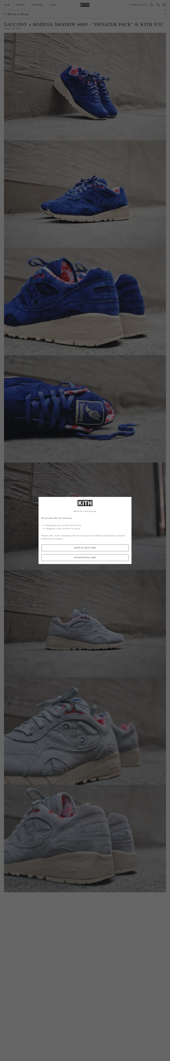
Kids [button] (53, 5)
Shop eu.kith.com (85, 547)
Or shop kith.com (85, 557)
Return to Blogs (18, 14)
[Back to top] (165, 14)
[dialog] (85, 530)
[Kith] (85, 5)
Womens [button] (37, 5)
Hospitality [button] (138, 5)
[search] (158, 4)
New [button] (7, 5)
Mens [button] (20, 5)
